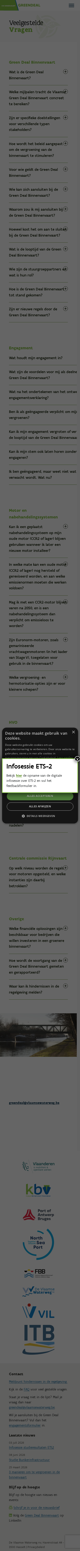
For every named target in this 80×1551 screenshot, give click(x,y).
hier (19, 775)
